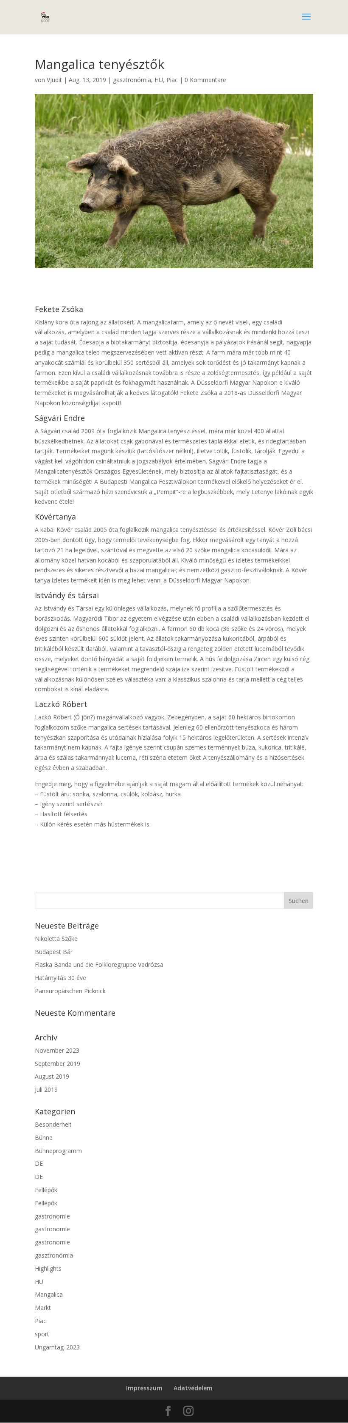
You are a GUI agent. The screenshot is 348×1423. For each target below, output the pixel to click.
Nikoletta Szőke (56, 938)
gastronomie (52, 1216)
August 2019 (52, 1076)
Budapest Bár (54, 952)
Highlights (48, 1268)
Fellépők (46, 1190)
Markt (43, 1308)
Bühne (44, 1137)
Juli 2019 (46, 1089)
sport (42, 1334)
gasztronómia (132, 80)
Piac (172, 80)
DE (39, 1163)
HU (158, 80)
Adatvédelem (193, 1388)
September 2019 (57, 1063)
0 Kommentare (205, 80)
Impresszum (144, 1388)
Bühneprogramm (58, 1151)
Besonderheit (53, 1124)
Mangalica (49, 1294)
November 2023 (57, 1050)
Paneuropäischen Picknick (70, 991)
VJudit (54, 80)
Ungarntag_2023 (57, 1347)
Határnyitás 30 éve (60, 978)
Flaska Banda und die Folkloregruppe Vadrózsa (99, 964)
